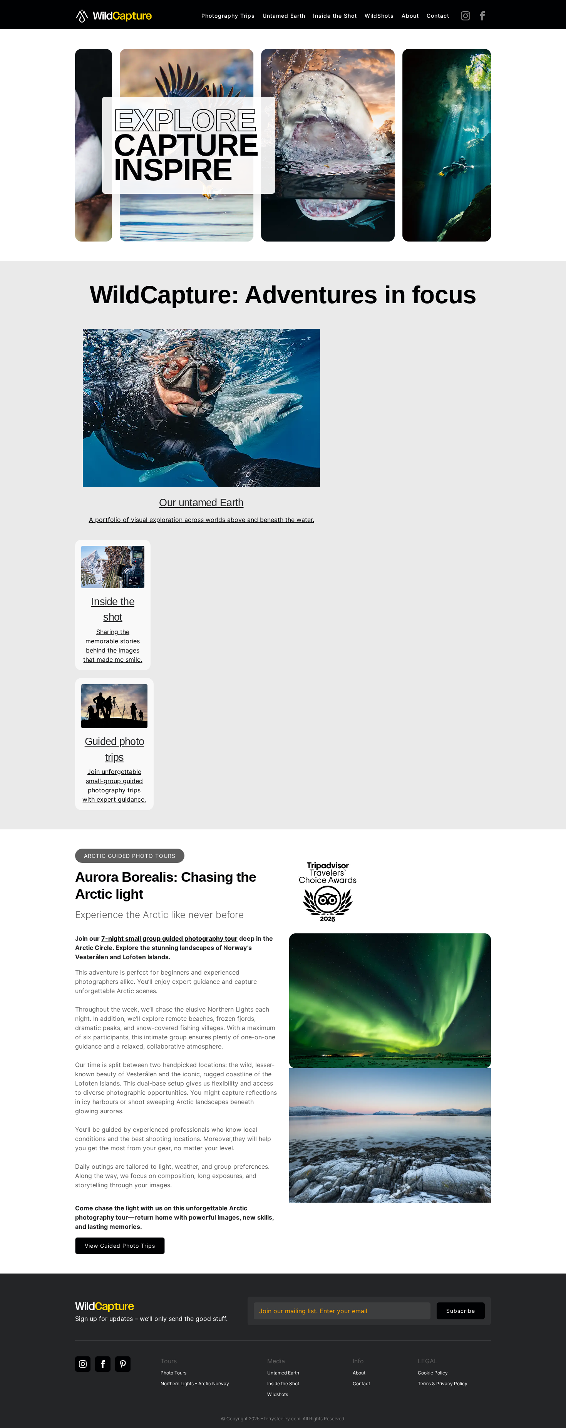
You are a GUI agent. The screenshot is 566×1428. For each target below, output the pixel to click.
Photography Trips (228, 15)
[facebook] (482, 15)
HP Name (255, 1302)
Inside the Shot (335, 15)
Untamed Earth (284, 15)
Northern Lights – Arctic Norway (195, 1383)
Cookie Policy (433, 1373)
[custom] (123, 1364)
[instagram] (465, 15)
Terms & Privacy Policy (442, 1383)
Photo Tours (173, 1373)
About (410, 15)
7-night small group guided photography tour (169, 938)
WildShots (379, 15)
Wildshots (277, 1394)
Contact (438, 15)
